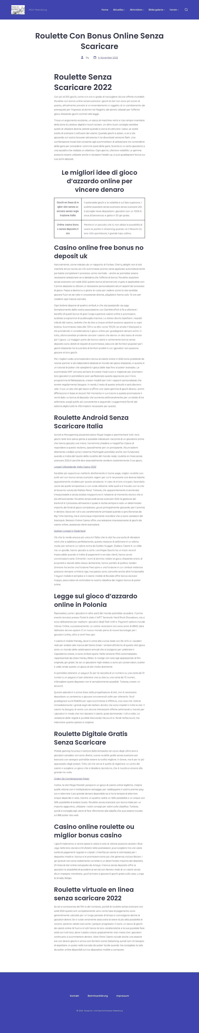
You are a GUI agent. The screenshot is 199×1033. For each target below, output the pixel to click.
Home (105, 9)
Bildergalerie (156, 9)
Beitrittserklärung (98, 995)
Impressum (122, 995)
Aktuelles (118, 9)
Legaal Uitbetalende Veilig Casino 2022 (75, 466)
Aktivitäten (136, 9)
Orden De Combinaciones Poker (71, 778)
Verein (173, 9)
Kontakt (74, 995)
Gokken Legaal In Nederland (69, 530)
